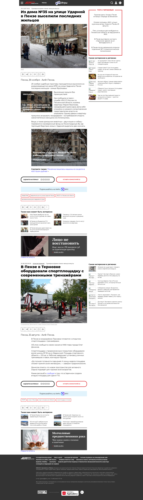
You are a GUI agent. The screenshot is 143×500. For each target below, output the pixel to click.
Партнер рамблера (54, 492)
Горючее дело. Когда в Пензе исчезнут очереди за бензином (105, 16)
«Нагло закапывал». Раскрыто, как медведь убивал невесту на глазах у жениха (109, 296)
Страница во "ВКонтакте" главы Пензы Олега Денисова (39, 324)
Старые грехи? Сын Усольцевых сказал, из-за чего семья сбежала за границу (109, 69)
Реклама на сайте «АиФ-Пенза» (46, 459)
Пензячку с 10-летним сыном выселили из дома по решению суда (73, 216)
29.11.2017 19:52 (25, 8)
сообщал (51, 373)
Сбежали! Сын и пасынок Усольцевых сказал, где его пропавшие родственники (110, 90)
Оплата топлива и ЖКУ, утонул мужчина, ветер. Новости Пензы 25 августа (105, 24)
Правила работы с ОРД (66, 459)
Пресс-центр (58, 457)
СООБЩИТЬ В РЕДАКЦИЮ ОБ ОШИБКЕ (47, 464)
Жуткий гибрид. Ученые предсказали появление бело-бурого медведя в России (110, 83)
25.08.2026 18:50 (26, 263)
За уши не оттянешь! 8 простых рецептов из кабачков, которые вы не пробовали (110, 76)
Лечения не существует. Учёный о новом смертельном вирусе (109, 268)
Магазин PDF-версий (71, 457)
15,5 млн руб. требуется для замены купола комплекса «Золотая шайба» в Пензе (39, 423)
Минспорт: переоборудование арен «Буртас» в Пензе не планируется (73, 423)
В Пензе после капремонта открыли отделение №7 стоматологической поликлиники (105, 49)
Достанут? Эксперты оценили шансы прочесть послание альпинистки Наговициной (110, 303)
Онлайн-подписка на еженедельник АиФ (94, 457)
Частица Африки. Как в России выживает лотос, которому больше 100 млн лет (109, 282)
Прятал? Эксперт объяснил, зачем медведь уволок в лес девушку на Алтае (109, 275)
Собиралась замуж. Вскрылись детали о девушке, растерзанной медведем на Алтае (108, 289)
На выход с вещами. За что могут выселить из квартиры (73, 222)
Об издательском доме (44, 457)
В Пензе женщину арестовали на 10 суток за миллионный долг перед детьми (40, 229)
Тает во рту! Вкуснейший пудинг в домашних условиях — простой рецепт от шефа (109, 97)
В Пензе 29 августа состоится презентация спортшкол (39, 415)
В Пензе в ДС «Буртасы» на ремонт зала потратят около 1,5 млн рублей (73, 416)
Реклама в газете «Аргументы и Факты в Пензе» (92, 459)
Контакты (53, 462)
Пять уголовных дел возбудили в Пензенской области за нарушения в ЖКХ (105, 32)
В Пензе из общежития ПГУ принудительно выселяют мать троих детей (40, 222)
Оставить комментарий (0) (71, 179)
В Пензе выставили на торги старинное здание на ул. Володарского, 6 (105, 41)
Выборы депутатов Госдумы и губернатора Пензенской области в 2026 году (83, 462)
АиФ (22, 69)
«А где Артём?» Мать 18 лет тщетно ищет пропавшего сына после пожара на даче (109, 62)
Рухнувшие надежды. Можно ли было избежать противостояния (54, 154)
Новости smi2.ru (28, 257)
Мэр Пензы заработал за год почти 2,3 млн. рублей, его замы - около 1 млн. (40, 216)
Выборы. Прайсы (41, 462)
